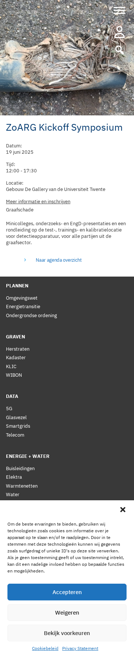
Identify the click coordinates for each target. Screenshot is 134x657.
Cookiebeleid (45, 648)
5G (9, 408)
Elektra (14, 477)
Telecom (15, 435)
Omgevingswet (22, 298)
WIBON (14, 375)
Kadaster (16, 357)
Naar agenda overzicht (59, 260)
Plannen (17, 286)
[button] (123, 509)
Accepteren (67, 592)
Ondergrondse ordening (31, 315)
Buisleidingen (20, 468)
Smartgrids (18, 426)
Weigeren (67, 612)
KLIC (11, 366)
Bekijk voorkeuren (67, 633)
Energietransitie (23, 306)
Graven (15, 337)
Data (12, 396)
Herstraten (17, 349)
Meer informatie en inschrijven (38, 201)
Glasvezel (16, 417)
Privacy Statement (80, 648)
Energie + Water (28, 456)
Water (12, 494)
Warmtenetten (22, 486)
